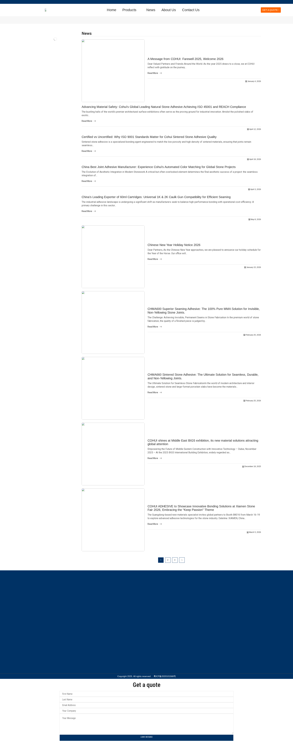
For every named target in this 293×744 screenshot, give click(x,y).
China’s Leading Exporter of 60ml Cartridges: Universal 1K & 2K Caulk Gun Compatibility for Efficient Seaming (156, 197)
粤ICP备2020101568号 (165, 676)
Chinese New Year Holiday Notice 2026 (174, 245)
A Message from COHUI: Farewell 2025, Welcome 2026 (185, 59)
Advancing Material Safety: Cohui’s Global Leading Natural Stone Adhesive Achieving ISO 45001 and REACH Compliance (164, 106)
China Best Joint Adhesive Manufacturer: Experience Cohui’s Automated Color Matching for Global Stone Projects (159, 167)
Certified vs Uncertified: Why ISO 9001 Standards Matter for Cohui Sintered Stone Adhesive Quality (149, 137)
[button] (228, 10)
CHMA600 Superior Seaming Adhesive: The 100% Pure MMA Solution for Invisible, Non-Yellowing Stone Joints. (204, 310)
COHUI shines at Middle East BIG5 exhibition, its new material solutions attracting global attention (203, 442)
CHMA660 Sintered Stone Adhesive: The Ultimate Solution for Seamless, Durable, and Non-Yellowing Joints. (203, 376)
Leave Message (147, 737)
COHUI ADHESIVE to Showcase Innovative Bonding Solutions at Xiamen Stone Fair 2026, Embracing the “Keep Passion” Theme (201, 508)
